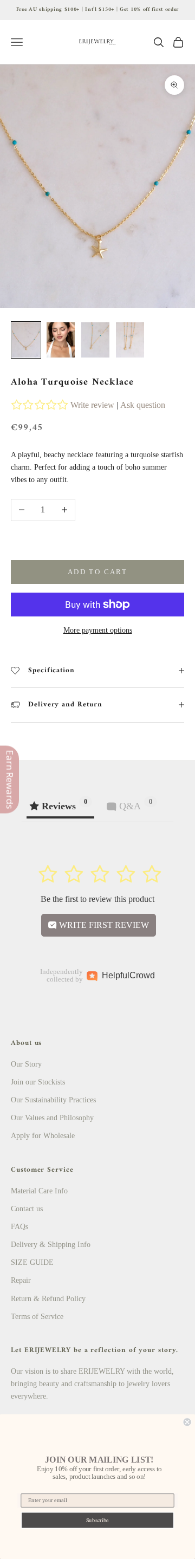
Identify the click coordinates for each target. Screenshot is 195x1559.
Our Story (26, 1064)
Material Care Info (39, 1191)
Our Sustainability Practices (53, 1100)
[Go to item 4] (130, 340)
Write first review (103, 925)
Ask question (142, 405)
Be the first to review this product (97, 899)
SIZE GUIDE (32, 1262)
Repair (21, 1280)
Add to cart (97, 572)
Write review (92, 405)
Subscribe (97, 1520)
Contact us (27, 1209)
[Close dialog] (187, 1422)
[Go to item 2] (61, 340)
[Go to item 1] (26, 340)
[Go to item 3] (95, 340)
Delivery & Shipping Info (50, 1244)
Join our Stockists (38, 1082)
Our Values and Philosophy (52, 1118)
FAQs (19, 1227)
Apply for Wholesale (43, 1136)
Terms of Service (37, 1317)
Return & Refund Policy (48, 1299)
